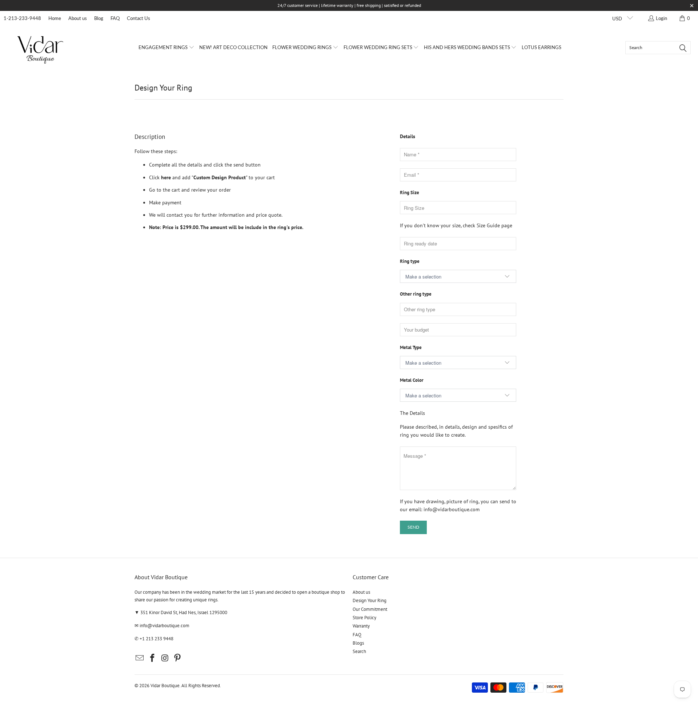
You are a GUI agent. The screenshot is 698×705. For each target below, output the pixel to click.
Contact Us (138, 18)
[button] (166, 47)
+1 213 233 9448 (156, 639)
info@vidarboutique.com (452, 509)
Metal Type (411, 347)
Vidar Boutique (165, 685)
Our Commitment (370, 609)
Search (359, 651)
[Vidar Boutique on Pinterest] (177, 658)
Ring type (410, 261)
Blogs (358, 643)
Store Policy (364, 617)
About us (77, 18)
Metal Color (412, 380)
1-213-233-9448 (22, 18)
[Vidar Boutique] (41, 47)
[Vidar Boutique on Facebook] (152, 658)
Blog (98, 18)
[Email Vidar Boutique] (140, 658)
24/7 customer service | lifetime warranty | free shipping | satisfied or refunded (349, 5)
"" (218, 177)
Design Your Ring (369, 600)
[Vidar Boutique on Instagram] (165, 658)
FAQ (115, 18)
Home (54, 18)
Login (661, 18)
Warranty (361, 626)
